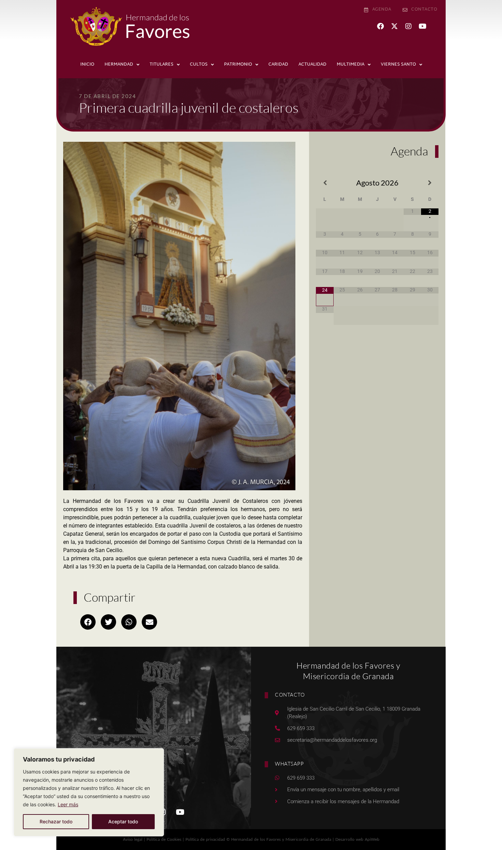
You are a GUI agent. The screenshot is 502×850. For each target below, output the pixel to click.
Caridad (278, 64)
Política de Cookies (164, 839)
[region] (89, 792)
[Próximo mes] (429, 183)
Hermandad (118, 64)
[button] (88, 622)
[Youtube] (422, 26)
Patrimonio (238, 64)
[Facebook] (380, 26)
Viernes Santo (398, 64)
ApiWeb (372, 839)
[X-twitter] (394, 26)
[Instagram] (408, 26)
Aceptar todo (123, 821)
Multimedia (350, 64)
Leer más (68, 804)
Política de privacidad (205, 839)
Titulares (161, 64)
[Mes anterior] (324, 183)
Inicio (87, 64)
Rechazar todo (56, 821)
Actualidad (312, 64)
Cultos (199, 64)
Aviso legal (132, 839)
